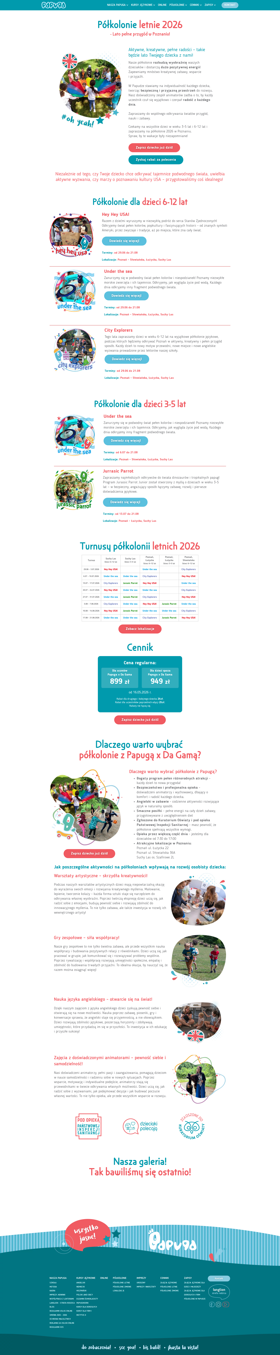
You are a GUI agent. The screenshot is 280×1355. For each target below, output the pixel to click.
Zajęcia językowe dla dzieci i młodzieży (194, 1285)
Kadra (52, 1291)
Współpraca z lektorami (62, 1299)
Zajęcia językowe (168, 1283)
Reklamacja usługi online (62, 1323)
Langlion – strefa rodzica (62, 1303)
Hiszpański (81, 1291)
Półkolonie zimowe (122, 1287)
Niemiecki (80, 1287)
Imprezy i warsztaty (146, 1287)
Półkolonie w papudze (194, 1299)
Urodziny (141, 1283)
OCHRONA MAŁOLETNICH (60, 1319)
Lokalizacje (118, 1291)
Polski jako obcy (84, 1295)
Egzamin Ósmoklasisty (87, 1299)
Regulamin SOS (57, 1327)
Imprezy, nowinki (57, 1295)
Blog (52, 1307)
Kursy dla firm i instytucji (84, 1313)
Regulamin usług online (61, 1311)
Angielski (80, 1283)
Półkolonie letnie (121, 1283)
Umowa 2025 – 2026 (58, 1315)
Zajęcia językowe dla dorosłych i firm (194, 1293)
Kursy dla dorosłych (86, 1307)
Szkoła (53, 1283)
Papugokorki (82, 1303)
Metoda (53, 1287)
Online (104, 1278)
